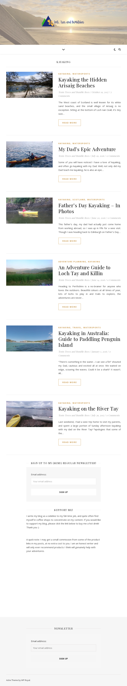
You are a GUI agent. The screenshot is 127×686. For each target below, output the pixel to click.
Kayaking (64, 74)
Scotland (78, 199)
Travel (76, 327)
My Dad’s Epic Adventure (87, 149)
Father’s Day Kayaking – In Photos (89, 208)
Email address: (38, 474)
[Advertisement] (63, 583)
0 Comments (113, 155)
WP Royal (25, 680)
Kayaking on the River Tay (88, 408)
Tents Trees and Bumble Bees (73, 92)
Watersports (81, 74)
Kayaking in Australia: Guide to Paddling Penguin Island (89, 339)
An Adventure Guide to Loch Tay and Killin (84, 270)
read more (69, 122)
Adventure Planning (72, 261)
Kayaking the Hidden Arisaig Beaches (82, 82)
